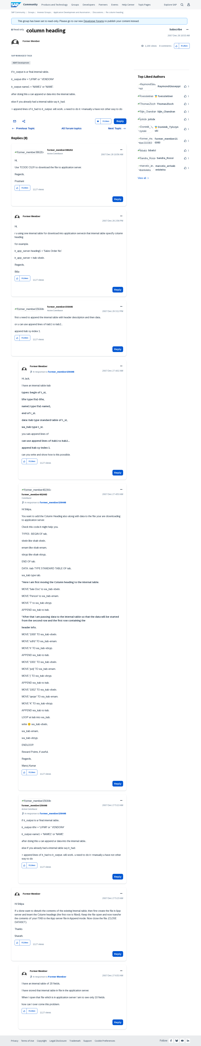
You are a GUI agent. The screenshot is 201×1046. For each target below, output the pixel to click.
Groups (75, 4)
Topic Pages (144, 4)
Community (30, 4)
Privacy (14, 1041)
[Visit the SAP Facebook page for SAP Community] (171, 1040)
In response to (53, 372)
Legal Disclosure (58, 1041)
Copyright (42, 1041)
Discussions (98, 12)
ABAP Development (21, 63)
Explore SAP (170, 4)
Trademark (75, 1041)
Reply (117, 199)
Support (87, 1041)
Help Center (128, 4)
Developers (89, 4)
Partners (103, 4)
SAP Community (18, 12)
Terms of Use (27, 1041)
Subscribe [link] (175, 29)
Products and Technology (54, 4)
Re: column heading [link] (114, 12)
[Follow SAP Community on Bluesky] (176, 1040)
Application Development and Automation (72, 12)
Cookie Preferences (105, 1041)
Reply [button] (120, 121)
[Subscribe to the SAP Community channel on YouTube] (182, 1040)
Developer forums (94, 21)
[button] (176, 46)
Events (114, 4)
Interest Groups (44, 12)
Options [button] (186, 29)
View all (142, 178)
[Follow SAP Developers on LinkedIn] (188, 1040)
